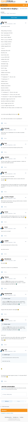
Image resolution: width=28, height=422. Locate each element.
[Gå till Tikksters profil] (2, 278)
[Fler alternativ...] (25, 23)
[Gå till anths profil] (2, 173)
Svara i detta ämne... (7, 394)
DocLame (6, 128)
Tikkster (6, 277)
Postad (10, 23)
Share (7, 401)
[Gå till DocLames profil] (2, 129)
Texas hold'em (13, 13)
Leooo (6, 227)
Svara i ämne (14, 17)
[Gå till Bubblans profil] (2, 320)
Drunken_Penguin (9, 196)
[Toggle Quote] (3, 298)
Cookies (21, 417)
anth (5, 172)
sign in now (3, 389)
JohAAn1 (6, 157)
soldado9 (8, 413)
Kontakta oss (15, 417)
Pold (5, 143)
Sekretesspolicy (8, 417)
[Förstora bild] (18, 114)
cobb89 (6, 240)
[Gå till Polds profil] (2, 144)
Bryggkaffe (3, 413)
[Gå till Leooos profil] (2, 228)
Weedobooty (7, 259)
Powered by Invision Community (14, 420)
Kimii (3, 12)
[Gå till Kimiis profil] (2, 23)
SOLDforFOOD (8, 293)
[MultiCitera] (2, 123)
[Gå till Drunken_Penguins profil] (2, 197)
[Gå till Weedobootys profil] (2, 260)
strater (6, 212)
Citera (5, 123)
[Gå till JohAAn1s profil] (2, 158)
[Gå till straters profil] (2, 212)
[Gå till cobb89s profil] (2, 241)
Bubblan (6, 319)
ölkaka (11, 413)
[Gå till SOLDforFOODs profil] (2, 294)
